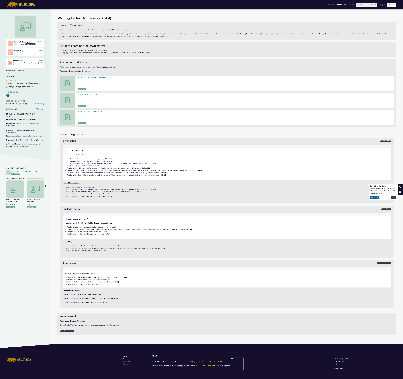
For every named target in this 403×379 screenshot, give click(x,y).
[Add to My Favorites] (22, 181)
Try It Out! (374, 198)
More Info (39, 104)
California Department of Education (215, 362)
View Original (30, 44)
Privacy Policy (338, 359)
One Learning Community (205, 366)
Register (391, 5)
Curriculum (341, 5)
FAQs (336, 364)
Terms (346, 359)
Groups (351, 5)
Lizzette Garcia (19, 44)
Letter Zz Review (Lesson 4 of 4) (12, 201)
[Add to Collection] (22, 184)
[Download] (392, 78)
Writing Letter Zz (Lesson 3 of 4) (33, 201)
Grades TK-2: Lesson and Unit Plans (24, 171)
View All (39, 109)
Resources (331, 5)
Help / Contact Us (340, 361)
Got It (393, 198)
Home (125, 356)
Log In (382, 5)
